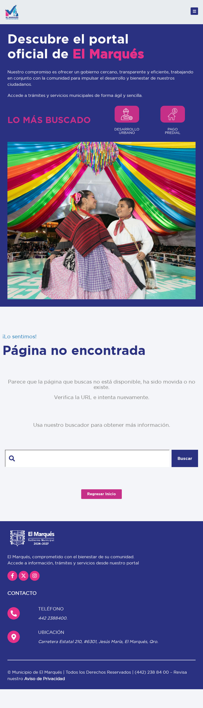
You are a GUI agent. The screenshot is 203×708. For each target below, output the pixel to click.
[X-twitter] (23, 576)
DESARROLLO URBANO (126, 131)
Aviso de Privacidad (44, 678)
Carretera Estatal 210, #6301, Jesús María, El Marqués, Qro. (98, 641)
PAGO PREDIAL (172, 131)
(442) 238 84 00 (152, 672)
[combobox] (87, 458)
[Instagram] (35, 576)
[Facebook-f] (12, 576)
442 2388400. (52, 618)
